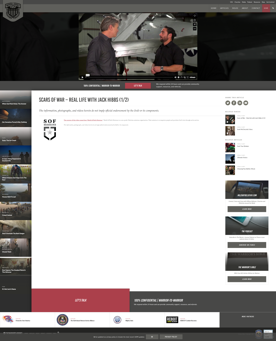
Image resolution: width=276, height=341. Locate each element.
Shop (263, 2)
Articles (224, 8)
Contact (256, 8)
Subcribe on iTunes (247, 245)
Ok (152, 337)
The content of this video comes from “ (76, 120)
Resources (257, 2)
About (245, 8)
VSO (231, 2)
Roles (235, 8)
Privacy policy (171, 337)
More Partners (248, 316)
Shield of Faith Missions (95, 120)
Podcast (249, 2)
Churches (237, 2)
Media (244, 2)
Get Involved (270, 2)
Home (213, 8)
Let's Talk (138, 85)
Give (266, 8)
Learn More (247, 209)
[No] (273, 337)
